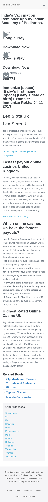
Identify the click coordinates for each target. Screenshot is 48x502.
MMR (7, 427)
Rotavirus (9, 442)
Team (18, 490)
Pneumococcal (12, 431)
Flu (6, 420)
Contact (16, 496)
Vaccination (10, 457)
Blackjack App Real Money (15, 217)
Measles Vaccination (19, 397)
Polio (7, 435)
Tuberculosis (11, 449)
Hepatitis (9, 424)
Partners (28, 490)
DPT (7, 417)
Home (9, 490)
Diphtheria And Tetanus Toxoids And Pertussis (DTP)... (21, 383)
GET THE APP (29, 496)
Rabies (8, 438)
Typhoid (9, 453)
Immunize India (11, 4)
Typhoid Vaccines (17, 392)
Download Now (16, 47)
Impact (38, 490)
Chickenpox (11, 413)
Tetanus (9, 446)
